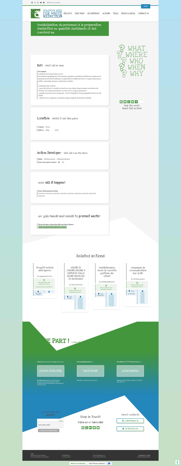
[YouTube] (41, 2)
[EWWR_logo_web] (46, 13)
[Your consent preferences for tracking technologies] (177, 462)
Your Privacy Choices (97, 463)
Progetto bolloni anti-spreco (44, 269)
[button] (73, 13)
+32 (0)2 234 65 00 (66, 457)
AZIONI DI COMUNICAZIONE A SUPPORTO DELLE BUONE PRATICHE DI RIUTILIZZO (75, 273)
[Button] (44, 280)
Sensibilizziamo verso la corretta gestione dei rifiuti (106, 272)
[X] (35, 2)
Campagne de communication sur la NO (137, 270)
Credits (148, 455)
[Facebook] (32, 2)
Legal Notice (141, 455)
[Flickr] (44, 2)
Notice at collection (78, 463)
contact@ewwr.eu (66, 455)
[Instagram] (38, 2)
